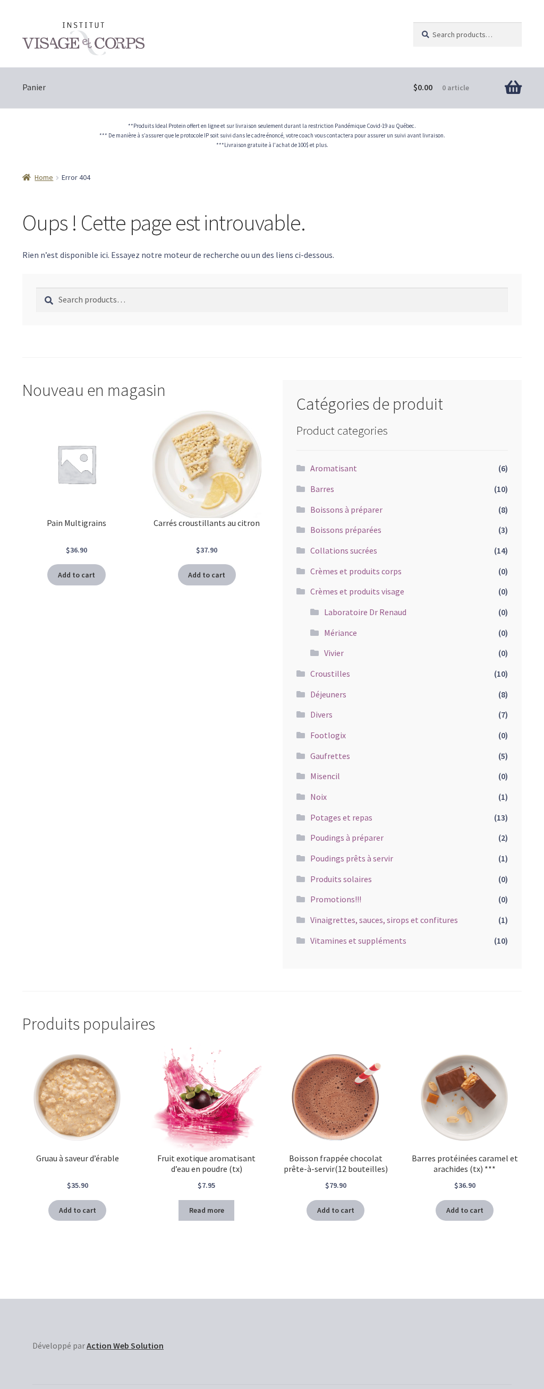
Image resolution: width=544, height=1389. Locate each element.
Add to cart (76, 575)
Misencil (325, 776)
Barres (322, 489)
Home (44, 177)
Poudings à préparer (347, 837)
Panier (34, 87)
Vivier (334, 653)
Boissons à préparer (346, 509)
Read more (206, 1210)
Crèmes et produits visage (357, 591)
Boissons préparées (345, 529)
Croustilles (330, 673)
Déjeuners (328, 694)
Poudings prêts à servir (351, 858)
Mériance (340, 632)
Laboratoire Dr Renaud (365, 612)
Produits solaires (341, 879)
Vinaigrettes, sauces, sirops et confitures (384, 920)
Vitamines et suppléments (358, 940)
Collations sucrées (343, 550)
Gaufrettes (330, 755)
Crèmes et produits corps (356, 571)
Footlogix (328, 735)
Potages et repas (341, 817)
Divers (321, 714)
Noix (318, 796)
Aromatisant (333, 468)
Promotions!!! (335, 899)
